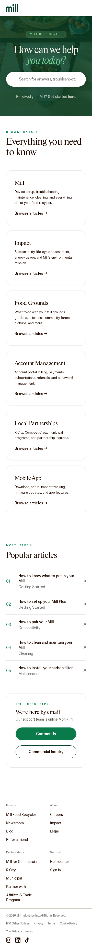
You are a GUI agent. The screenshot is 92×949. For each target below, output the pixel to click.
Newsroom (15, 823)
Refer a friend (17, 839)
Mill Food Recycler (21, 814)
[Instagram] (8, 941)
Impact (55, 823)
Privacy (38, 923)
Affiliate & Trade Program (19, 897)
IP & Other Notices (18, 923)
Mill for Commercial (21, 861)
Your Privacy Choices (19, 931)
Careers (56, 814)
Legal (54, 831)
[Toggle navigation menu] (77, 8)
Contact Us (46, 733)
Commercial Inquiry (46, 751)
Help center (59, 861)
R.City (11, 870)
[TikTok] (27, 941)
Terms (52, 923)
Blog (9, 831)
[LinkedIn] (17, 941)
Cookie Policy (68, 923)
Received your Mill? (46, 96)
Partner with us (18, 886)
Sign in (55, 870)
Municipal (14, 878)
